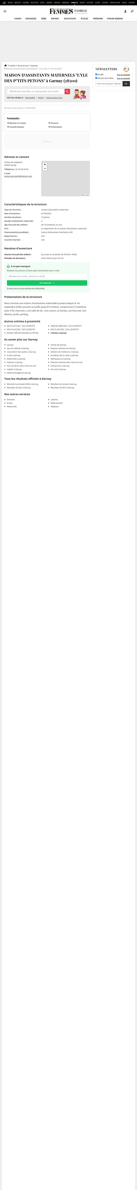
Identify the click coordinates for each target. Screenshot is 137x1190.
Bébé (43, 18)
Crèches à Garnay (58, 333)
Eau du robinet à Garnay (18, 348)
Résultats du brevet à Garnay (64, 384)
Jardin (49, 2)
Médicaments (57, 403)
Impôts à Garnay (14, 369)
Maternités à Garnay (16, 359)
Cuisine (25, 2)
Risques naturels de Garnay (63, 348)
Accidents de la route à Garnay (64, 355)
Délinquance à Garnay (61, 359)
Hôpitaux (55, 406)
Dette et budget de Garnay (19, 372)
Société (90, 2)
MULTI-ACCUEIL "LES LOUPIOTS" (21, 326)
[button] (45, 164)
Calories (54, 399)
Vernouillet (30, 97)
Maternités (12, 406)
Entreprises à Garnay (60, 366)
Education (70, 18)
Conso (17, 18)
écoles (84, 18)
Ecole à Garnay (13, 355)
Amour (57, 2)
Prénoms (98, 18)
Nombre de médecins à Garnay (65, 352)
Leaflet (86, 195)
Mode (10, 2)
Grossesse (30, 18)
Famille (74, 2)
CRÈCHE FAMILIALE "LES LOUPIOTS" (66, 326)
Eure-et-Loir (23, 65)
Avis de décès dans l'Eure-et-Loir (21, 366)
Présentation (56, 126)
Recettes (35, 2)
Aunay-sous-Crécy (54, 97)
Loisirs (105, 2)
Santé (82, 2)
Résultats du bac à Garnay (19, 387)
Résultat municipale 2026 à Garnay (22, 384)
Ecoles (10, 403)
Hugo (124, 2)
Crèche (12, 65)
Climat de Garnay (58, 345)
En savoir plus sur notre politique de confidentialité (26, 288)
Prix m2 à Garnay (58, 369)
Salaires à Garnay (15, 362)
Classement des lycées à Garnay (21, 352)
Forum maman (115, 18)
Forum (132, 2)
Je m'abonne (45, 283)
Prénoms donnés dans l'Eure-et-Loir (67, 362)
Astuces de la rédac (105, 78)
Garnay (34, 65)
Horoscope (115, 2)
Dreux (40, 97)
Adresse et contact (17, 123)
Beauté (17, 2)
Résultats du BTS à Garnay (62, 387)
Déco (42, 2)
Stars (97, 2)
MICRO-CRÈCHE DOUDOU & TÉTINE (22, 333)
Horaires (54, 123)
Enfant (55, 18)
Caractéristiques (16, 126)
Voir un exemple (123, 74)
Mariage (65, 2)
